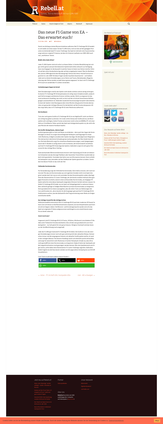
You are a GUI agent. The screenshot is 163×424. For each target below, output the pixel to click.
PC (51, 41)
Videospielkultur (62, 383)
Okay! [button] (157, 420)
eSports (69, 24)
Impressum (89, 24)
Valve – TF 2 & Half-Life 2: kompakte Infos (54, 275)
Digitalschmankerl (86, 386)
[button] (48, 260)
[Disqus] (81, 301)
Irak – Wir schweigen (86, 275)
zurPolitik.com (85, 389)
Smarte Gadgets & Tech (56, 24)
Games (43, 24)
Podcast (34, 24)
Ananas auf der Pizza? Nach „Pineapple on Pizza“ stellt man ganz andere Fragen (43, 392)
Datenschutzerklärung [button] (116, 420)
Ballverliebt (84, 383)
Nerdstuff (79, 24)
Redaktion (58, 41)
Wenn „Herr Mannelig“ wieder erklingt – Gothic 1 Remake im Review (42, 385)
